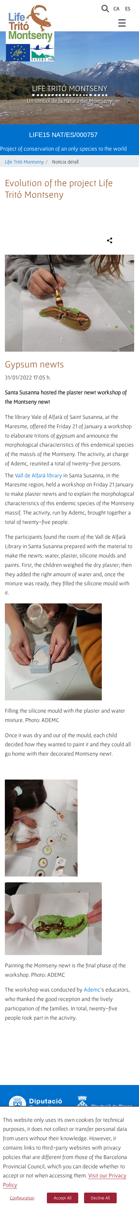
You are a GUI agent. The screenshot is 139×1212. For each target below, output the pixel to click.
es (127, 8)
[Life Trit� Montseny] (30, 23)
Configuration (22, 1197)
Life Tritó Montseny (69, 88)
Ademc (92, 989)
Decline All (100, 1197)
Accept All (62, 1197)
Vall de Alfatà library (38, 475)
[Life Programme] (18, 52)
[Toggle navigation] (122, 22)
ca (116, 8)
